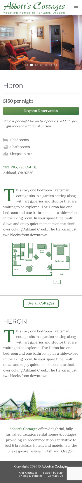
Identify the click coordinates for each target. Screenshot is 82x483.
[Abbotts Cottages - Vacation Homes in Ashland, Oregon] (36, 7)
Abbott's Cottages (23, 429)
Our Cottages (28, 472)
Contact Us (55, 475)
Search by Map (53, 472)
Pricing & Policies (30, 475)
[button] (76, 7)
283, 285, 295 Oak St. (20, 167)
